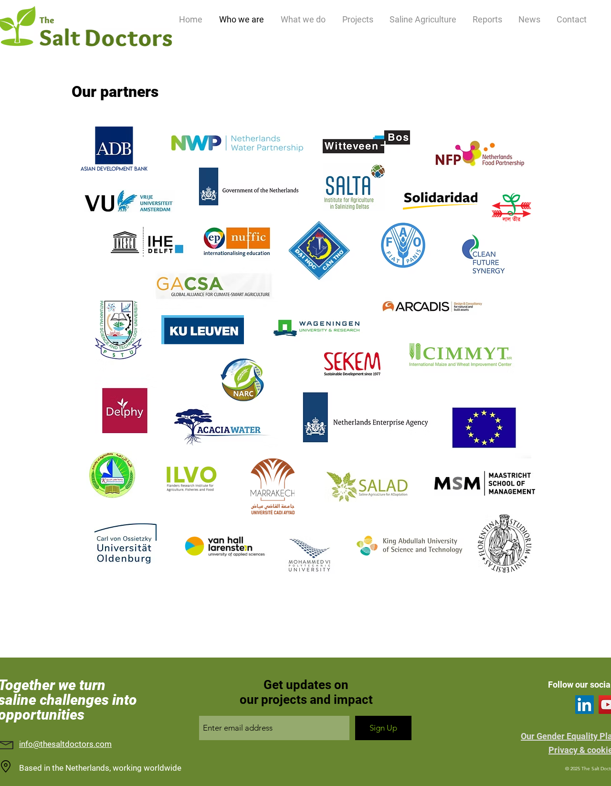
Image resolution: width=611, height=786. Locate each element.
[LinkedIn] (584, 704)
